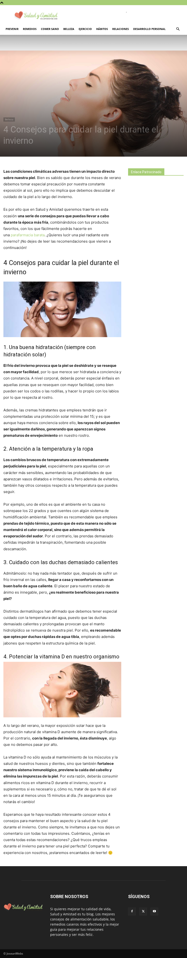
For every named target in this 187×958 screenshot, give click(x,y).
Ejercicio (85, 29)
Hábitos (102, 29)
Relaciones (120, 29)
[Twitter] (143, 911)
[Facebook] (132, 911)
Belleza (68, 29)
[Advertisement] (157, 216)
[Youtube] (154, 911)
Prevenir (12, 29)
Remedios (30, 29)
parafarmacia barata (28, 235)
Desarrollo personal (149, 29)
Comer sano (50, 29)
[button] (178, 29)
